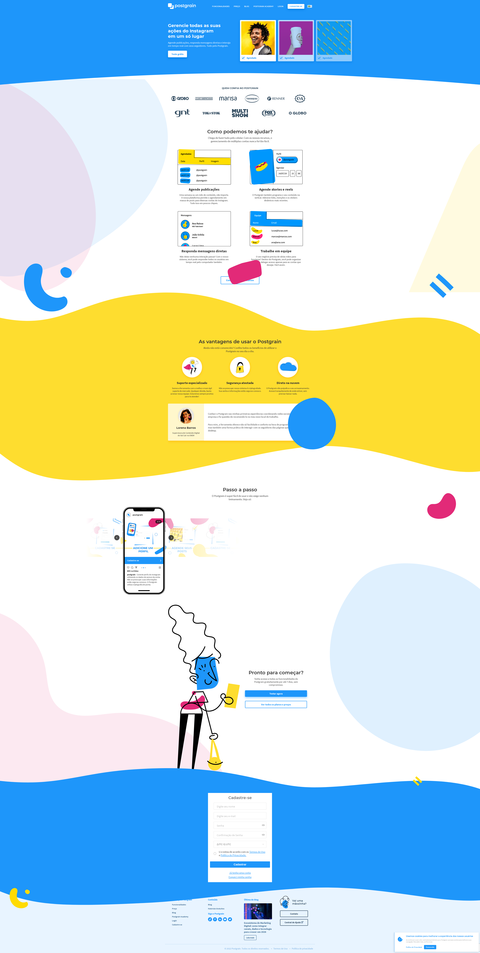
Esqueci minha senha (240, 877)
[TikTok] (210, 919)
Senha (219, 826)
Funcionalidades (221, 6)
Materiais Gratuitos (216, 908)
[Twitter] (230, 919)
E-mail (219, 816)
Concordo (430, 947)
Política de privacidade (302, 948)
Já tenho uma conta (240, 872)
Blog (246, 6)
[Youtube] (225, 919)
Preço (237, 6)
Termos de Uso (280, 948)
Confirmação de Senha (227, 836)
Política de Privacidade (414, 947)
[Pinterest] (215, 919)
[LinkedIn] (220, 919)
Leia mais (250, 937)
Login (280, 6)
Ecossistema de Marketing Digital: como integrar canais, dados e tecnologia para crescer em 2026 (258, 927)
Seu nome (221, 807)
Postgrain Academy (264, 6)
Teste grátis (178, 54)
